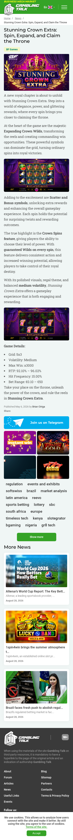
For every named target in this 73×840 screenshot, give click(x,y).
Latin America (16, 497)
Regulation (14, 484)
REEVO (36, 497)
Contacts (46, 789)
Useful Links (11, 795)
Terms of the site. (36, 826)
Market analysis (54, 491)
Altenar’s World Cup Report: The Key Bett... (35, 591)
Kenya (38, 518)
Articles (8, 783)
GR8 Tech (48, 525)
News (18, 18)
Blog (44, 771)
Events (8, 801)
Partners (46, 783)
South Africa (16, 511)
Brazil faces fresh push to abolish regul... (34, 708)
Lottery (39, 504)
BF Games (12, 49)
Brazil (31, 491)
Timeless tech (17, 518)
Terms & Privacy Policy (55, 795)
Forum (8, 777)
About (7, 771)
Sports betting (17, 504)
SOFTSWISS (14, 491)
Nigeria (31, 525)
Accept (36, 833)
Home (7, 18)
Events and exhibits (43, 484)
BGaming (13, 525)
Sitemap (46, 777)
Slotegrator (56, 518)
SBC (52, 504)
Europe (36, 511)
